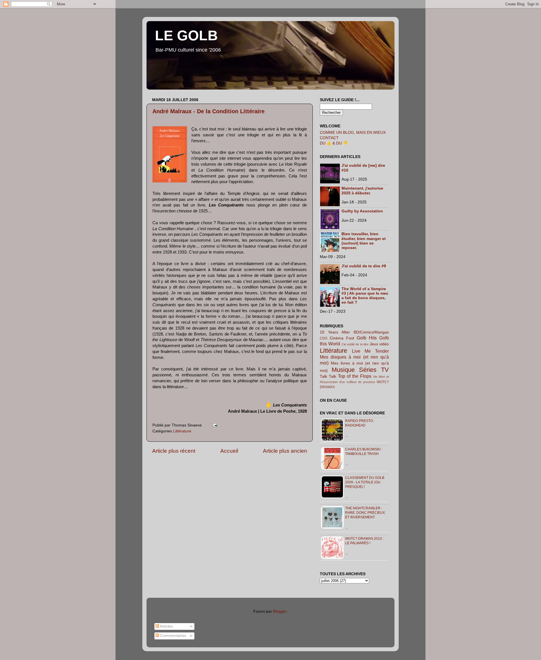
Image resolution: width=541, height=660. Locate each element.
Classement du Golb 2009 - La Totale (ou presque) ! (364, 482)
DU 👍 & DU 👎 (334, 143)
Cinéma (336, 338)
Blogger (280, 611)
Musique (343, 369)
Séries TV (374, 369)
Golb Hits (367, 337)
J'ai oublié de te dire (355, 344)
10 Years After (335, 332)
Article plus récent (173, 451)
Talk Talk (328, 376)
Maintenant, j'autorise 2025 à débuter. (362, 190)
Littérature (182, 431)
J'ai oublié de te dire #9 (364, 266)
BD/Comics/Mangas (371, 332)
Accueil (229, 451)
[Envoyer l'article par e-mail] (214, 425)
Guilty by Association (362, 211)
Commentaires (172, 636)
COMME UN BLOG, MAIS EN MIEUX (353, 132)
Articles (166, 626)
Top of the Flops (354, 376)
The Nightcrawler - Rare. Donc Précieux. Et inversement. (365, 512)
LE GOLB (186, 35)
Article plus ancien (285, 451)
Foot (350, 338)
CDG (323, 338)
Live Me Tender (370, 351)
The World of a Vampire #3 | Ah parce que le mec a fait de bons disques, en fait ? (365, 296)
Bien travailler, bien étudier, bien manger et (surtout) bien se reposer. (364, 241)
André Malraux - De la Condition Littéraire (208, 111)
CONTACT (329, 138)
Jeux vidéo (379, 344)
